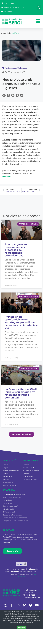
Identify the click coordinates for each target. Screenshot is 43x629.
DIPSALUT (7, 177)
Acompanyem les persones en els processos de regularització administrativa (16, 250)
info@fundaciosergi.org (31, 597)
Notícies (15, 33)
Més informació (27, 622)
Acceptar (21, 627)
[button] (39, 7)
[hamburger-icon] (38, 21)
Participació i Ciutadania (16, 68)
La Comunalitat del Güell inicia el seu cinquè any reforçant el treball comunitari (21, 393)
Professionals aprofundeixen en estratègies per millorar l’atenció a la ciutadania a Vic (21, 322)
